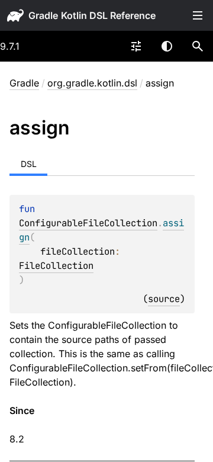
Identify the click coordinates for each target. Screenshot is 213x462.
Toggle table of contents (197, 15)
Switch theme (166, 46)
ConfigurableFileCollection (88, 223)
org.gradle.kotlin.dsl (92, 83)
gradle (43, 15)
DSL (29, 164)
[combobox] (136, 46)
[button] (197, 46)
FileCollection (56, 265)
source (164, 299)
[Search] (197, 46)
